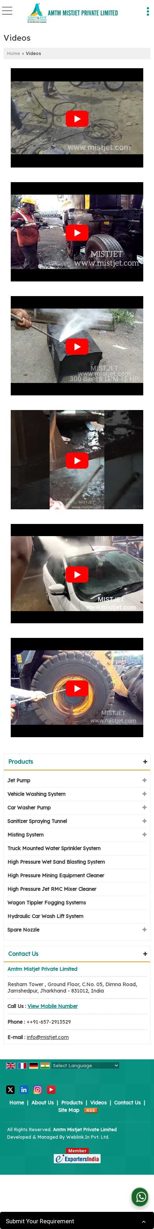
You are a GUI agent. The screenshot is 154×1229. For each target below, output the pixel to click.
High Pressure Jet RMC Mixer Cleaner (52, 889)
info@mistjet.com (48, 1037)
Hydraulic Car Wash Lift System (45, 916)
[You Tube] (51, 1089)
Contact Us (127, 1102)
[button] (53, 1006)
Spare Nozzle (23, 929)
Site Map (69, 1110)
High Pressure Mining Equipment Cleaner (56, 875)
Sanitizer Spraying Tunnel (37, 821)
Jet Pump (19, 780)
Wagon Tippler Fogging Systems (47, 902)
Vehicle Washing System (37, 794)
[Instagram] (37, 1089)
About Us (43, 1102)
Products (20, 761)
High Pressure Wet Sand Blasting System (56, 862)
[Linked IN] (24, 1089)
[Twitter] (10, 1089)
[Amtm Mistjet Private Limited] (72, 13)
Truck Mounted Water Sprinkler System (54, 848)
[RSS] (91, 1110)
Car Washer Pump (29, 807)
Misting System (26, 834)
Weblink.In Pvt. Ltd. (87, 1137)
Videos (98, 1102)
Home (13, 53)
